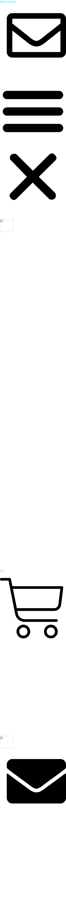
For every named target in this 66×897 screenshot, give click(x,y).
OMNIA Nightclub (30, 315)
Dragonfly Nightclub (31, 303)
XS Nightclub (27, 327)
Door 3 (24, 275)
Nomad (24, 284)
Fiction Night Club (30, 266)
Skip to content (8, 1)
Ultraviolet (26, 291)
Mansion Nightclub (30, 351)
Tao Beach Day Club (31, 330)
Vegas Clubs (20, 312)
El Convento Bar (29, 297)
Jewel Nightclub (29, 361)
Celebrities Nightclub (31, 358)
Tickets (17, 552)
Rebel (23, 257)
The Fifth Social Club (31, 294)
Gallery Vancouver (30, 348)
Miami (17, 364)
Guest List (19, 549)
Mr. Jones (25, 370)
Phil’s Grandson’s (29, 306)
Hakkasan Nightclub (31, 321)
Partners (18, 245)
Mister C (25, 260)
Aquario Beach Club (31, 309)
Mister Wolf (26, 263)
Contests (11, 558)
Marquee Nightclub (30, 318)
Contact (11, 564)
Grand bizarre (27, 281)
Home (10, 239)
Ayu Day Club (28, 333)
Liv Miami (26, 373)
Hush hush (26, 287)
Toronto (18, 254)
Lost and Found (28, 300)
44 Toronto (26, 278)
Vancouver (19, 345)
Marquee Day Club (30, 339)
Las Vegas (15, 440)
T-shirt (17, 540)
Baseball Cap (21, 534)
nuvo (23, 272)
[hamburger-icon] (1, 234)
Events (17, 555)
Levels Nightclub (29, 354)
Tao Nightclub (28, 324)
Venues (11, 251)
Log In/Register (15, 72)
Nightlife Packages (17, 543)
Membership (13, 561)
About (10, 242)
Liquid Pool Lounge (31, 342)
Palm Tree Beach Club (32, 336)
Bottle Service (21, 546)
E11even (25, 367)
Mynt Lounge (27, 376)
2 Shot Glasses (21, 531)
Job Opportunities (23, 248)
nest (22, 269)
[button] (33, 144)
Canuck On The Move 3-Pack (30, 537)
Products (11, 528)
